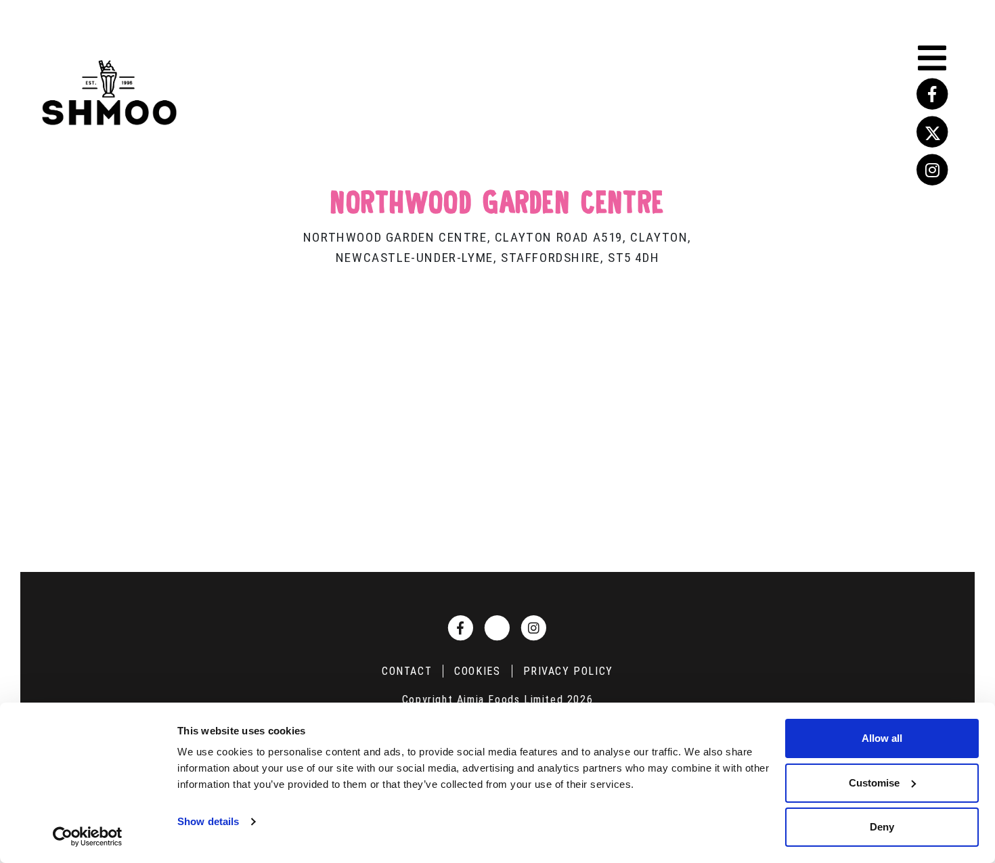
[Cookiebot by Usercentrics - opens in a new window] (87, 836)
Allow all (882, 738)
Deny (882, 827)
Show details (208, 821)
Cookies (477, 671)
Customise (874, 783)
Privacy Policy (568, 671)
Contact (407, 671)
